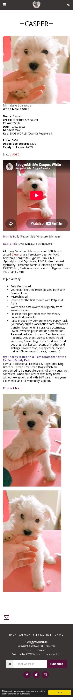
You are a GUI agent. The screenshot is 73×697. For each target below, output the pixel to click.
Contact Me (11, 388)
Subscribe (56, 664)
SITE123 (29, 654)
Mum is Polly (11, 236)
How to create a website (48, 654)
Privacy (42, 649)
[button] (4, 5)
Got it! (59, 692)
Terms (28, 649)
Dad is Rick (10, 244)
